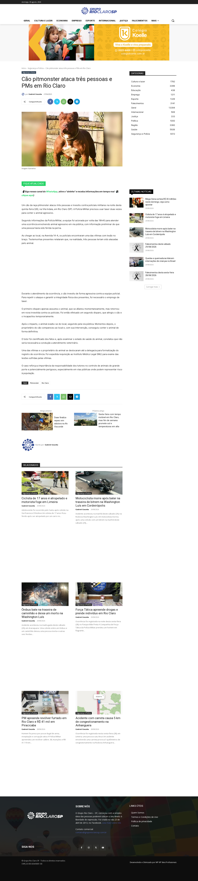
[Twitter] (57, 102)
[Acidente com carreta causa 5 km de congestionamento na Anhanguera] (99, 702)
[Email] (70, 102)
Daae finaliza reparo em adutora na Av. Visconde (61, 422)
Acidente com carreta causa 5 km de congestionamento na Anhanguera (98, 721)
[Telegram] (77, 102)
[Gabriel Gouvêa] (23, 94)
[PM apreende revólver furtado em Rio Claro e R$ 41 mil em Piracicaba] (45, 702)
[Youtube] (103, 847)
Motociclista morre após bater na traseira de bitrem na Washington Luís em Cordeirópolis (98, 502)
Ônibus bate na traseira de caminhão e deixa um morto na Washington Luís (42, 613)
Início (24, 68)
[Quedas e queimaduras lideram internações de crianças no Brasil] (136, 262)
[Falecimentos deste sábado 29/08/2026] (136, 248)
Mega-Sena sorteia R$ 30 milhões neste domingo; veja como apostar (160, 202)
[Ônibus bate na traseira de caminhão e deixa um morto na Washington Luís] (45, 594)
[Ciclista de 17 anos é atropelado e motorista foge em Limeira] (45, 483)
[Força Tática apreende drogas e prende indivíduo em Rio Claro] (99, 594)
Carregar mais (152, 287)
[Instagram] (88, 847)
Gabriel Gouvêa (35, 94)
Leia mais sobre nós (111, 822)
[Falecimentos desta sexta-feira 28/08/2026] (136, 276)
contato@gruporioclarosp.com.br (91, 832)
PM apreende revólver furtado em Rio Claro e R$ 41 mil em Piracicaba (44, 721)
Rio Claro (45, 383)
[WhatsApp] (64, 102)
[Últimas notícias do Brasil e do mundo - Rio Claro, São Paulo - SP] (45, 815)
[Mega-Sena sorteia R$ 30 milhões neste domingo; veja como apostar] (136, 203)
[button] (172, 20)
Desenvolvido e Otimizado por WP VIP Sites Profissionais (153, 862)
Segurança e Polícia (36, 68)
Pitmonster (34, 383)
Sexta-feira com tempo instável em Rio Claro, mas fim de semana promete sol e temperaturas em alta (110, 420)
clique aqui (27, 195)
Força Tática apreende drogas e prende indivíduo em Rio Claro (97, 611)
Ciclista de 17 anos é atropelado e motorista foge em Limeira (44, 500)
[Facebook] (50, 102)
